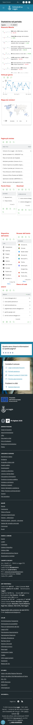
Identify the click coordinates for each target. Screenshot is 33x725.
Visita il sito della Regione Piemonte (11, 673)
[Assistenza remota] (18, 713)
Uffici (2, 435)
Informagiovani (5, 688)
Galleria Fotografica (6, 547)
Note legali (4, 649)
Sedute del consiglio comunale (10, 523)
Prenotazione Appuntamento (9, 632)
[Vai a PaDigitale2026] (12, 420)
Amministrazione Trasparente (9, 621)
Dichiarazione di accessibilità (9, 624)
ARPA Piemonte (5, 682)
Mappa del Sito (5, 664)
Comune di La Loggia (17, 8)
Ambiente (4, 459)
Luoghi (3, 542)
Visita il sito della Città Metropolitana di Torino (14, 676)
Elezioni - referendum (7, 518)
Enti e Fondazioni (6, 441)
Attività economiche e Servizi (9, 553)
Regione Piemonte (7, 2)
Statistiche (4, 661)
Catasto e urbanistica (7, 471)
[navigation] (3, 8)
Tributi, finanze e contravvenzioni (10, 491)
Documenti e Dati (6, 438)
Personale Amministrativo (8, 444)
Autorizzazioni (5, 468)
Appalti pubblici (5, 465)
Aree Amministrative (7, 432)
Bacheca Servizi (5, 641)
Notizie (3, 506)
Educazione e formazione (8, 476)
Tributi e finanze (5, 512)
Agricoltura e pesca (6, 457)
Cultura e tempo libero (7, 474)
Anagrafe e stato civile (7, 462)
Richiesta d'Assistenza (7, 638)
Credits (3, 655)
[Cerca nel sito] (28, 8)
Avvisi (2, 529)
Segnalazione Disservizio (8, 635)
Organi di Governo (6, 430)
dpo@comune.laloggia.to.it (12, 612)
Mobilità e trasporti (6, 485)
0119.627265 (7, 565)
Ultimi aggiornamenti (7, 658)
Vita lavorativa (5, 496)
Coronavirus (4, 509)
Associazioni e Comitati (7, 556)
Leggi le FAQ (4, 629)
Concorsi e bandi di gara (8, 515)
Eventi (3, 539)
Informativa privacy (6, 646)
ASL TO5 (3, 679)
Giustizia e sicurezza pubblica (9, 479)
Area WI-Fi (4, 685)
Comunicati (4, 526)
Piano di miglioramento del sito (10, 626)
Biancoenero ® (17, 718)
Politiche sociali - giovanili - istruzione (12, 520)
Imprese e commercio (7, 482)
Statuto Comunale (6, 644)
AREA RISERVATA (16, 722)
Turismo (3, 494)
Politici (3, 447)
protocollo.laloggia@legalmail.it (14, 572)
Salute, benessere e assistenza (10, 488)
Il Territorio (4, 544)
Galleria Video (5, 550)
